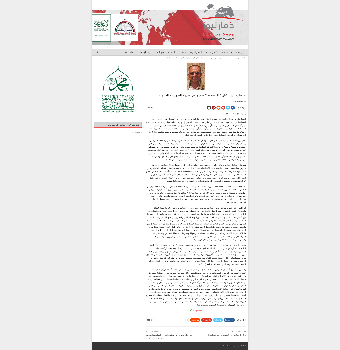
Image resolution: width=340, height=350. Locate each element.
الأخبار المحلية (212, 52)
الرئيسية (240, 52)
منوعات (160, 52)
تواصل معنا (128, 52)
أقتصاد (183, 52)
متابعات (173, 52)
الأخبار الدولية (196, 52)
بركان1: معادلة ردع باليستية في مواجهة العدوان (226, 335)
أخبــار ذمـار (227, 52)
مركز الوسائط (145, 52)
